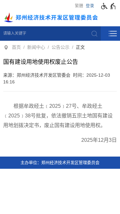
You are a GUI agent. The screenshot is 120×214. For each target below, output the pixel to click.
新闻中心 (36, 47)
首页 (16, 47)
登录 (90, 5)
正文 (80, 47)
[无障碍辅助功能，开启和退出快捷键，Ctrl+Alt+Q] (108, 6)
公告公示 (60, 47)
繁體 (79, 5)
